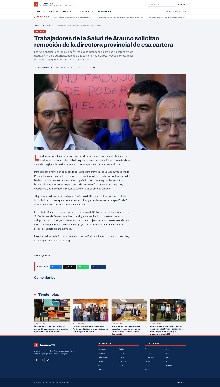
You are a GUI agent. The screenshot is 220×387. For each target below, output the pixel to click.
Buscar (181, 4)
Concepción (149, 353)
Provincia (122, 361)
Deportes (101, 353)
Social (121, 365)
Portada (40, 11)
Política (100, 361)
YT (48, 360)
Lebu (168, 357)
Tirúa (147, 369)
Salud (100, 365)
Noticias (54, 11)
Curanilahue (149, 357)
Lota (167, 361)
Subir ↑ (180, 382)
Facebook (56, 267)
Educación (123, 353)
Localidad (69, 11)
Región (169, 365)
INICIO (36, 25)
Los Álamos (149, 361)
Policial (121, 357)
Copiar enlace (98, 267)
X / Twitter (69, 267)
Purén (147, 365)
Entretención (103, 357)
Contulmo (170, 353)
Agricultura (102, 349)
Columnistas (86, 11)
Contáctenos (104, 11)
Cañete (169, 349)
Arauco (147, 349)
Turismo (101, 369)
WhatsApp (83, 267)
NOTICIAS (47, 25)
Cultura (122, 349)
